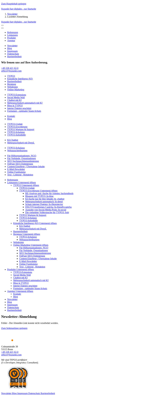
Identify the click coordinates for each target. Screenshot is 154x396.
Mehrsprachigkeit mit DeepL (33, 228)
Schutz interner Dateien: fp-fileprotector (44, 204)
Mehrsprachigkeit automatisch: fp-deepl (44, 201)
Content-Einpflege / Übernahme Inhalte (38, 258)
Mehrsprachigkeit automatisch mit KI (30, 280)
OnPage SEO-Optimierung (32, 256)
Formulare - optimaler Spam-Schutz (30, 288)
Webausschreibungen (29, 239)
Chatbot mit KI (20, 277)
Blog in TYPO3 (21, 283)
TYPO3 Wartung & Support (32, 215)
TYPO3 (17, 185)
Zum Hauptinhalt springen (13, 3)
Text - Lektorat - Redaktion (32, 266)
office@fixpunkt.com (11, 354)
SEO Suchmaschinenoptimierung (35, 253)
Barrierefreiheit (20, 231)
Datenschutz (13, 307)
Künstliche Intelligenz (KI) (26, 223)
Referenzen (12, 180)
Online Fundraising (28, 264)
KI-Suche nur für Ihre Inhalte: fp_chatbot (44, 199)
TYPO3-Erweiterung (29, 190)
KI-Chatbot (24, 226)
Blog (15, 296)
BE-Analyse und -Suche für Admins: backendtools (49, 193)
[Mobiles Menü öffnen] (2, 28)
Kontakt (17, 294)
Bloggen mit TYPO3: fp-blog (39, 196)
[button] (27, 182)
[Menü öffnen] (2, 25)
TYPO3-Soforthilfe (28, 220)
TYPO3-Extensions (22, 272)
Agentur (11, 291)
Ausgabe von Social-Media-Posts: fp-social (45, 209)
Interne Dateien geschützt (25, 285)
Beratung (18, 234)
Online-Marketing (22, 245)
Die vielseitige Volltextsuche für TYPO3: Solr (47, 212)
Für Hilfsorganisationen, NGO (33, 247)
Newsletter (12, 14)
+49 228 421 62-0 (9, 352)
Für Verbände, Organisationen (33, 250)
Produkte (11, 269)
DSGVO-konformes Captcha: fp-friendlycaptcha (48, 207)
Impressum (12, 304)
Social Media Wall (22, 275)
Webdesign (18, 242)
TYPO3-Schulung (28, 218)
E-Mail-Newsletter (28, 261)
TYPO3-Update (27, 188)
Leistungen (12, 182)
